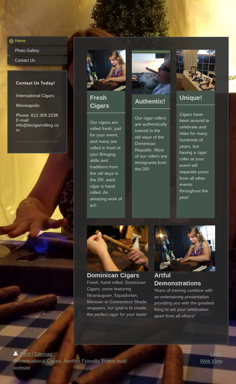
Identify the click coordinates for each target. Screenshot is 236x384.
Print (25, 354)
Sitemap (43, 354)
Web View (211, 361)
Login (216, 354)
